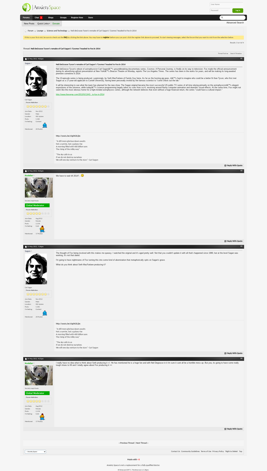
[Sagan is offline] (39, 82)
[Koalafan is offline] (39, 188)
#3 (241, 246)
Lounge (40, 31)
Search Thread (235, 53)
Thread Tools (222, 53)
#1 (241, 59)
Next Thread (141, 443)
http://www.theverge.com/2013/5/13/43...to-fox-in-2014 (80, 94)
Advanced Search (235, 22)
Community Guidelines (190, 451)
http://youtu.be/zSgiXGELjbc (68, 136)
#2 (241, 171)
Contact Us (175, 451)
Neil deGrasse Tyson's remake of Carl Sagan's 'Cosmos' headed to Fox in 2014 (65, 49)
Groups (63, 18)
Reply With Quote (234, 166)
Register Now (77, 18)
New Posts (29, 23)
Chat (38, 18)
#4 (241, 358)
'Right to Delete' (231, 451)
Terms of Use (206, 451)
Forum (30, 31)
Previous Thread (127, 443)
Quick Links (43, 23)
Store (90, 18)
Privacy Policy (218, 451)
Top (240, 451)
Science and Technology (57, 31)
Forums (26, 18)
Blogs (50, 18)
